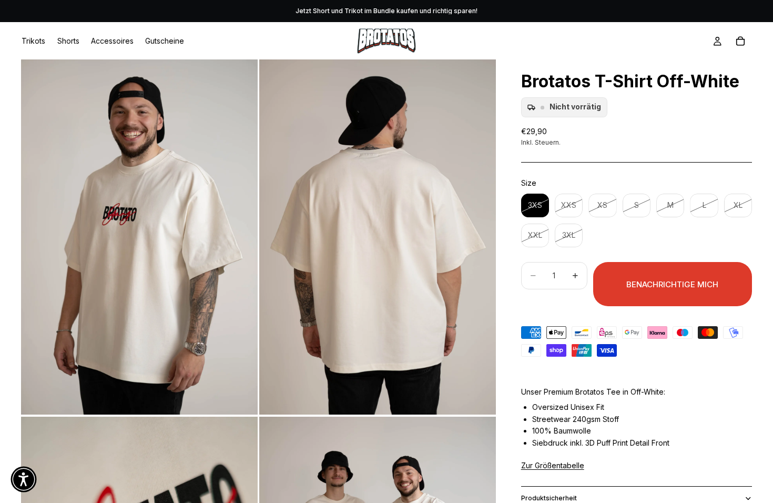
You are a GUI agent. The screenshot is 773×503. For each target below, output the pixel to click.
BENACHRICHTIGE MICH (672, 284)
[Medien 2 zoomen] (377, 237)
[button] (24, 479)
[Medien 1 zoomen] (139, 237)
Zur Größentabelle (552, 465)
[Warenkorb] (740, 41)
